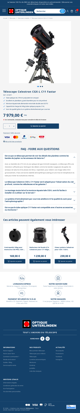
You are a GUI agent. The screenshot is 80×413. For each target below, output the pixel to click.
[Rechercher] (62, 11)
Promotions (60, 353)
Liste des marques (35, 371)
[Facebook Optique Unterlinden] (42, 339)
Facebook (59, 356)
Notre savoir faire (9, 353)
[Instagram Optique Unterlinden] (48, 339)
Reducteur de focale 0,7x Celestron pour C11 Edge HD (39, 248)
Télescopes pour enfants (37, 353)
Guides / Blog (7, 362)
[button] (38, 86)
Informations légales (10, 383)
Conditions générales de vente (13, 385)
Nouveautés (60, 351)
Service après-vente (9, 365)
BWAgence (30, 408)
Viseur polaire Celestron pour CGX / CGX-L (64, 248)
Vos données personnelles (12, 391)
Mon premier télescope (37, 351)
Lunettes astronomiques (37, 359)
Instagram (59, 359)
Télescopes (33, 356)
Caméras (32, 365)
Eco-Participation (8, 388)
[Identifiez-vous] (68, 11)
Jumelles (32, 368)
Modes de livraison (9, 359)
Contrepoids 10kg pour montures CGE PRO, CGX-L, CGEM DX (14, 248)
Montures (32, 362)
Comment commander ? (11, 356)
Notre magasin (8, 351)
